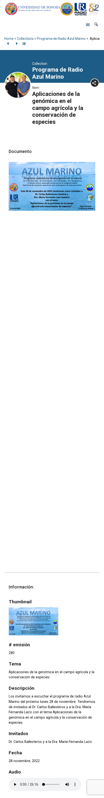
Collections (25, 39)
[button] (96, 24)
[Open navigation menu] (87, 24)
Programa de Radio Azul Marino (61, 39)
